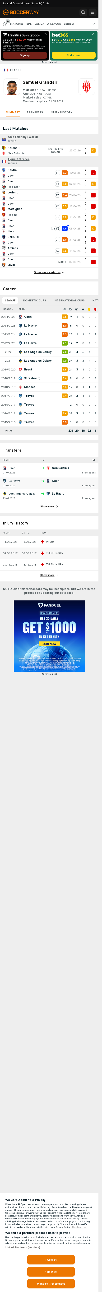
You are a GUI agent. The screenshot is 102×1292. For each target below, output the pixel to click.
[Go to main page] (24, 12)
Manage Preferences (51, 1283)
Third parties (79, 1227)
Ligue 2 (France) (19, 159)
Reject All (50, 1271)
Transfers (35, 112)
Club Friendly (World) (23, 137)
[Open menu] (93, 12)
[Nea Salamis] (87, 91)
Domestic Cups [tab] (34, 300)
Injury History (61, 112)
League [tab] (10, 300)
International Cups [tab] (69, 300)
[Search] (83, 12)
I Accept (51, 1259)
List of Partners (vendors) (22, 1247)
